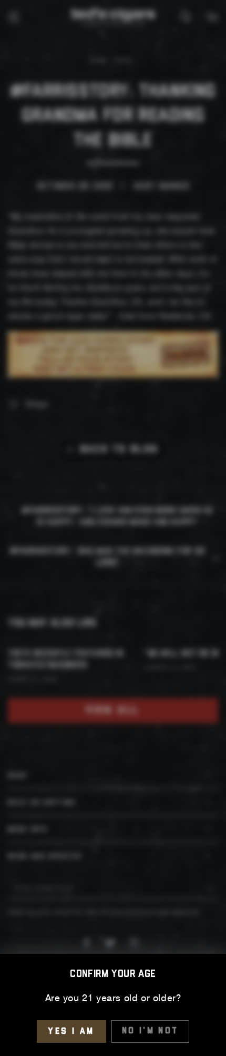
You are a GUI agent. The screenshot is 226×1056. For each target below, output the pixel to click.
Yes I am (71, 1031)
